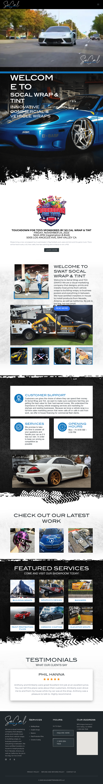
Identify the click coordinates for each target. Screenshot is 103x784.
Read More (62, 308)
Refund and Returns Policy (52, 772)
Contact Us (71, 772)
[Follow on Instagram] (5, 759)
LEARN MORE (51, 250)
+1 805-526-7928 (61, 742)
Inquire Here (63, 733)
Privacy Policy (33, 772)
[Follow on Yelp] (14, 759)
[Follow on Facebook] (10, 759)
